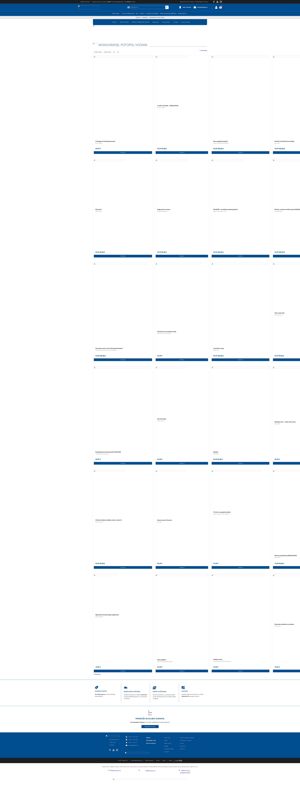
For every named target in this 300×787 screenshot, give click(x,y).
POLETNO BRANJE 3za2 (128, 13)
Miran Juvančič (161, 107)
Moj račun (183, 746)
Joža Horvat (277, 557)
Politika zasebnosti (149, 760)
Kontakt (166, 746)
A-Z (114, 52)
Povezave (166, 751)
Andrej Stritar (98, 350)
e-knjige (175, 22)
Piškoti (164, 760)
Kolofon (158, 760)
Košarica (182, 749)
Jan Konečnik (98, 211)
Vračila (182, 743)
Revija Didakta (182, 13)
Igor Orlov (277, 143)
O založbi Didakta (169, 749)
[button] (129, 7)
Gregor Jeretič (216, 514)
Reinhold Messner (226, 661)
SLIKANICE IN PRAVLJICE (152, 13)
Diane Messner (217, 661)
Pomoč (166, 740)
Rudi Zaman (106, 350)
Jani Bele (159, 522)
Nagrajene (156, 22)
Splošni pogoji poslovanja (187, 737)
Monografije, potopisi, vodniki (122, 45)
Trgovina (138, 17)
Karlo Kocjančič (278, 315)
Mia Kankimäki (278, 211)
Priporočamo (166, 22)
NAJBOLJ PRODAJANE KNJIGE (140, 22)
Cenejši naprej (98, 52)
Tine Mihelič (113, 350)
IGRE (137, 13)
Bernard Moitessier (162, 211)
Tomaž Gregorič (225, 514)
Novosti (142, 13)
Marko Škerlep (225, 143)
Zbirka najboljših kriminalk (168, 13)
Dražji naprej (107, 52)
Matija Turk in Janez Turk (219, 211)
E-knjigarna (145, 17)
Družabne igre (151, 740)
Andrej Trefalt (216, 143)
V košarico (123, 152)
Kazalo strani (167, 743)
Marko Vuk (216, 350)
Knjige (148, 737)
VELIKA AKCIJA (124, 22)
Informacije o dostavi (186, 740)
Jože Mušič (216, 454)
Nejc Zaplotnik (99, 616)
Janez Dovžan (98, 143)
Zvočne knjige (185, 22)
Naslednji (204, 50)
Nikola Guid (278, 626)
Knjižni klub (167, 737)
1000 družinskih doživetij (101, 454)
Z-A (118, 52)
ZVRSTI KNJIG (115, 13)
